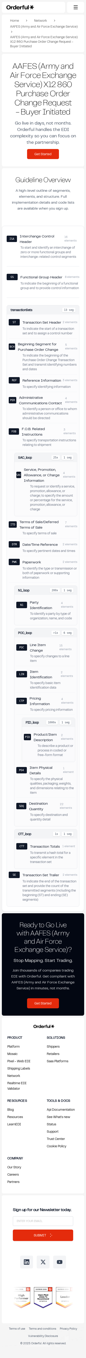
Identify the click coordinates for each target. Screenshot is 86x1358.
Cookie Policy (56, 1146)
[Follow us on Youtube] (59, 1262)
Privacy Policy (68, 1328)
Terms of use (17, 1328)
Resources (15, 1117)
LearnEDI (14, 1124)
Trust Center (56, 1139)
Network (40, 20)
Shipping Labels (18, 1068)
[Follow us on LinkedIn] (26, 1262)
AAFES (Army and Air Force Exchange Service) (44, 26)
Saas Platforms (57, 1061)
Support (52, 1131)
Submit (40, 1235)
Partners (13, 1182)
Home (14, 20)
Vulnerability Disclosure (43, 1336)
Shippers (53, 1046)
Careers (13, 1174)
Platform (13, 1046)
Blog (10, 1109)
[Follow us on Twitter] (43, 1262)
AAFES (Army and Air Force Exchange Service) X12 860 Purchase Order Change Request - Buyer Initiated (44, 41)
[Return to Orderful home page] (43, 1025)
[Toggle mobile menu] (75, 7)
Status (51, 1124)
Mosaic (12, 1054)
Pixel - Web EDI (19, 1061)
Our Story (14, 1167)
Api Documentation (61, 1109)
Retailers (53, 1054)
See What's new (58, 1117)
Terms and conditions (42, 1328)
